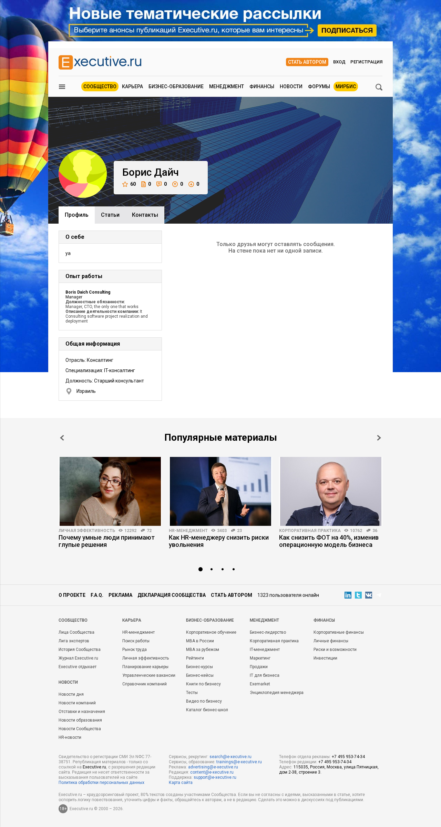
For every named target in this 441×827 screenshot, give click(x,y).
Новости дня (71, 694)
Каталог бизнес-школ (207, 709)
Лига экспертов (74, 641)
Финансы (261, 86)
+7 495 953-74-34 (348, 756)
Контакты (145, 215)
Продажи (259, 666)
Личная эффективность (87, 530)
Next (379, 438)
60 (133, 184)
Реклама (120, 595)
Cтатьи (110, 215)
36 (374, 530)
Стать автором (307, 62)
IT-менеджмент (265, 649)
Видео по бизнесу (204, 701)
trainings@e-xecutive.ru (239, 761)
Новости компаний (77, 703)
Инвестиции (325, 658)
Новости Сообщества (80, 728)
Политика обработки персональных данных (101, 782)
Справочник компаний (144, 684)
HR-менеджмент (188, 530)
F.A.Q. (97, 595)
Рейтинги (195, 658)
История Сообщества (80, 649)
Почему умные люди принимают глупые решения (107, 541)
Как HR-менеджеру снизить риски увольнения (219, 541)
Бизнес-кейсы (200, 675)
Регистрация (366, 61)
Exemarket (260, 684)
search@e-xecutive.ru (230, 756)
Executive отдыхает (77, 666)
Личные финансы (331, 641)
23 (239, 530)
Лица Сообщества (76, 632)
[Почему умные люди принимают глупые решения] (110, 491)
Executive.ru (94, 767)
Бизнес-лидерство (268, 632)
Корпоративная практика (310, 530)
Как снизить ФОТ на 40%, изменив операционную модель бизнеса (329, 541)
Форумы (319, 86)
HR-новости (70, 737)
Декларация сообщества (171, 595)
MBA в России (200, 641)
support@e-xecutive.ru (215, 777)
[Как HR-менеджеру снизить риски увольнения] (220, 491)
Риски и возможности (335, 649)
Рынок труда (134, 649)
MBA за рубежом (202, 649)
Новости (291, 86)
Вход (339, 61)
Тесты (192, 692)
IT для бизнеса (264, 675)
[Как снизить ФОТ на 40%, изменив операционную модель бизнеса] (330, 491)
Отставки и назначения (82, 711)
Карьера (132, 86)
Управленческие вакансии (148, 675)
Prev (62, 438)
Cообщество (73, 620)
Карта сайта (181, 782)
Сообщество (99, 86)
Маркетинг (260, 658)
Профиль (77, 215)
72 (149, 530)
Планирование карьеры (145, 666)
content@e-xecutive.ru (212, 772)
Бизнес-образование (176, 86)
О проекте (72, 595)
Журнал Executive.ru (78, 658)
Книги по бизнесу (203, 684)
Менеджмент (226, 86)
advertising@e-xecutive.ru (213, 767)
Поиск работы (136, 641)
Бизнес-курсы (199, 666)
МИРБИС (346, 86)
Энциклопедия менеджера (277, 692)
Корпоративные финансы (339, 632)
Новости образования (80, 720)
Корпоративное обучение (211, 632)
